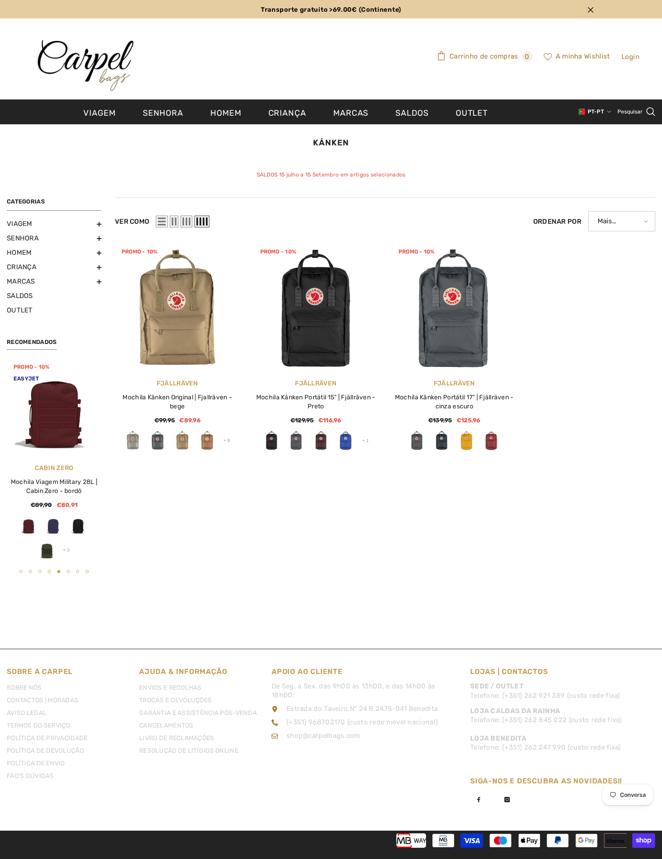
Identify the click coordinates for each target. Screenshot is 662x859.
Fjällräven (177, 383)
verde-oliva (47, 549)
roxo (53, 525)
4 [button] (49, 571)
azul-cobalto (346, 440)
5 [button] (58, 571)
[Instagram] (507, 799)
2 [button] (30, 571)
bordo (28, 525)
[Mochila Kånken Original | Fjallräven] (177, 307)
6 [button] (68, 571)
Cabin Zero (54, 468)
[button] (54, 224)
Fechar (590, 10)
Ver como (132, 221)
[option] (54, 461)
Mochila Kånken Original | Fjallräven (177, 401)
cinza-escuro (157, 440)
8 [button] (87, 571)
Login (630, 57)
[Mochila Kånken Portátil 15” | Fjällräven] (316, 307)
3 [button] (39, 571)
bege (182, 440)
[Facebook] (478, 799)
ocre (466, 440)
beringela (321, 440)
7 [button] (77, 571)
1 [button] (21, 571)
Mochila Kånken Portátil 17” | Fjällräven (454, 401)
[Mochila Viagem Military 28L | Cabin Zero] (54, 407)
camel (207, 440)
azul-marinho (442, 440)
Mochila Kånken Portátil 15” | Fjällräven (316, 401)
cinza (133, 440)
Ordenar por (557, 221)
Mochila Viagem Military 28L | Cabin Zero (54, 486)
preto (78, 525)
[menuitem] (54, 224)
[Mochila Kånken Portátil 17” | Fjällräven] (454, 307)
